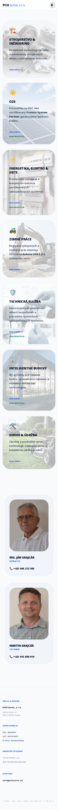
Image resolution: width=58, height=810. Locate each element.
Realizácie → (15, 70)
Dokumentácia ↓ (17, 136)
